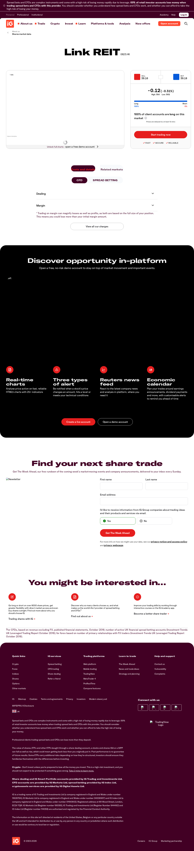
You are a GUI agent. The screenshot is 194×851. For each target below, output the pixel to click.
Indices (15, 673)
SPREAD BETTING (105, 180)
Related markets (112, 169)
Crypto (55, 23)
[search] (186, 23)
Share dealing (54, 673)
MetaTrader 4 (89, 678)
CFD (79, 180)
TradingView (89, 673)
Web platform (89, 664)
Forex (14, 669)
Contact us (159, 664)
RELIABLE (173, 143)
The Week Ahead (127, 664)
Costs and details (83, 169)
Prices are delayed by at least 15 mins (160, 122)
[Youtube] (165, 707)
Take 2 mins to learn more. (81, 770)
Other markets (19, 688)
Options (16, 683)
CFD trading (53, 669)
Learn (82, 23)
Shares (15, 678)
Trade (41, 23)
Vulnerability (160, 669)
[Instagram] (154, 707)
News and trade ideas (129, 669)
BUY (182, 76)
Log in (184, 15)
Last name (151, 479)
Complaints (159, 673)
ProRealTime (89, 683)
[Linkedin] (177, 707)
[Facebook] (143, 707)
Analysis (124, 23)
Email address (107, 494)
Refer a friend (54, 678)
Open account (169, 23)
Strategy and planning (129, 673)
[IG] (10, 24)
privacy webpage (113, 545)
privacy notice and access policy (169, 541)
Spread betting (55, 664)
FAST (148, 143)
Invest (69, 23)
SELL (143, 76)
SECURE (159, 143)
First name (106, 479)
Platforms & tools (102, 23)
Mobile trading (90, 669)
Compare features (92, 688)
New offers (142, 23)
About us (26, 23)
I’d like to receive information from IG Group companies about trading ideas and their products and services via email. (142, 511)
